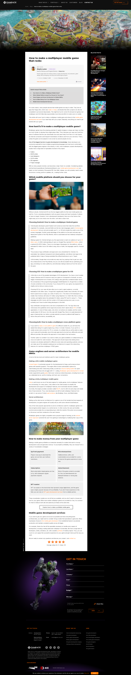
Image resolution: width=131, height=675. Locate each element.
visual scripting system (67, 368)
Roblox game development (72, 637)
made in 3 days (52, 110)
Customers (73, 2)
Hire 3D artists (89, 644)
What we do (43, 2)
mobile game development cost (69, 168)
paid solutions (51, 393)
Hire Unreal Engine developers (93, 637)
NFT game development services (53, 492)
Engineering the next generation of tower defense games (96, 117)
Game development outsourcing (73, 633)
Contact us (88, 2)
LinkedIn (79, 81)
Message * (69, 596)
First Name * (70, 564)
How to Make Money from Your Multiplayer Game (46, 99)
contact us (72, 538)
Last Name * (69, 569)
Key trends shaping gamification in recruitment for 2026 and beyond (98, 163)
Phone (68, 585)
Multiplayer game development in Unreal (71, 371)
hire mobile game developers (50, 521)
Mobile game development (72, 639)
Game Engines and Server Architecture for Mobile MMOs (48, 97)
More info (86, 673)
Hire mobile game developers (93, 639)
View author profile (41, 81)
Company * (69, 574)
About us (64, 2)
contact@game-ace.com (57, 637)
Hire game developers (71, 635)
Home (26, 6)
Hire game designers (91, 642)
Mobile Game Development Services (42, 101)
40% (74, 308)
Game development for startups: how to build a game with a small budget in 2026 (98, 94)
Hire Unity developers (91, 635)
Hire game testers (90, 648)
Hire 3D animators (90, 646)
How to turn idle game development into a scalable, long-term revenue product (97, 140)
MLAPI (58, 389)
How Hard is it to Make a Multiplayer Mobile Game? (46, 93)
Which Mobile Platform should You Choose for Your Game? (48, 95)
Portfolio (54, 2)
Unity (30, 382)
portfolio (59, 530)
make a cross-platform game (47, 325)
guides (46, 373)
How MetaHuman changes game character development (98, 72)
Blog (31, 6)
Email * (68, 579)
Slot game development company (74, 642)
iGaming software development (73, 644)
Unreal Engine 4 (33, 364)
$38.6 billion (74, 242)
